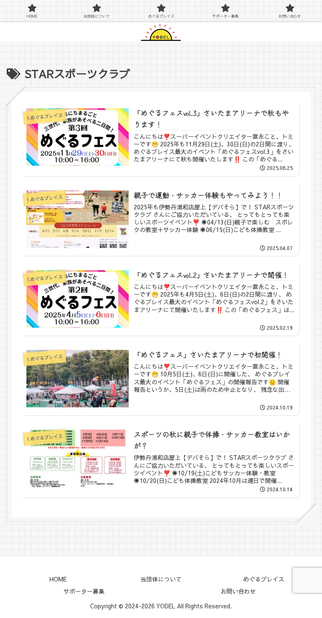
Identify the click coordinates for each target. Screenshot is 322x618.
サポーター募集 (83, 591)
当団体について (161, 579)
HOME (58, 579)
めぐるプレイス (263, 579)
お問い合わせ (238, 591)
